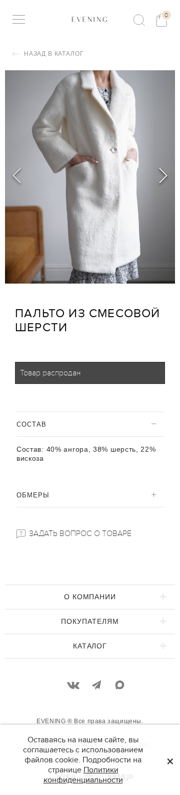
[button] (163, 177)
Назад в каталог (53, 53)
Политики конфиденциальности (83, 775)
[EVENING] (89, 19)
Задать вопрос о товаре (79, 533)
